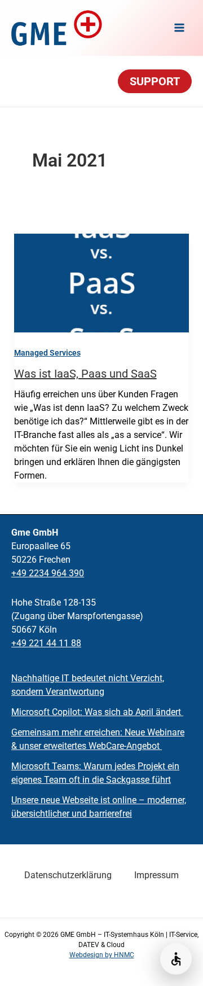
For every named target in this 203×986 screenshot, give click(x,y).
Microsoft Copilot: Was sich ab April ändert (97, 712)
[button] (155, 80)
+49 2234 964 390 (47, 573)
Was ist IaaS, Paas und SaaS (85, 373)
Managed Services (47, 352)
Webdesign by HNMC (101, 955)
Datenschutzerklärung (68, 875)
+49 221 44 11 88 (46, 643)
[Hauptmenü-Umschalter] (179, 27)
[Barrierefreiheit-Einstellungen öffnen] (176, 959)
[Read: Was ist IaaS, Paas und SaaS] (101, 282)
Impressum (156, 875)
